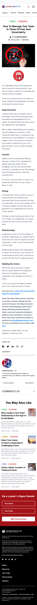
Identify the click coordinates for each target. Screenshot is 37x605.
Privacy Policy (5, 594)
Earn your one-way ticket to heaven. (12, 555)
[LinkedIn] (9, 559)
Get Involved (7, 577)
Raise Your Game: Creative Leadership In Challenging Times (12, 443)
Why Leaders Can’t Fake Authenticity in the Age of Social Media (13, 415)
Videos (28, 13)
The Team (6, 573)
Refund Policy (13, 594)
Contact (5, 581)
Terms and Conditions (24, 594)
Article (13, 21)
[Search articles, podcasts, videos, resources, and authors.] (29, 7)
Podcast (5, 436)
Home (4, 565)
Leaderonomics (20, 37)
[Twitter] (6, 559)
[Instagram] (15, 559)
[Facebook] (3, 559)
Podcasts (21, 13)
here (4, 326)
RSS (32, 594)
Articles (13, 13)
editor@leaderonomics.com (22, 320)
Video (4, 464)
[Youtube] (12, 559)
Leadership (23, 21)
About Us (5, 569)
